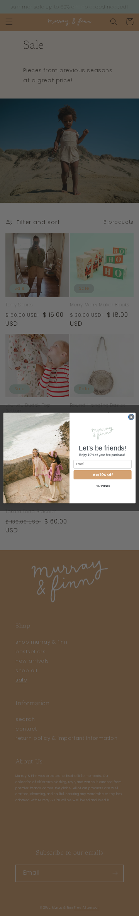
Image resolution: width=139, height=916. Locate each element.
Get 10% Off (102, 474)
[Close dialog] (131, 417)
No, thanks (103, 486)
